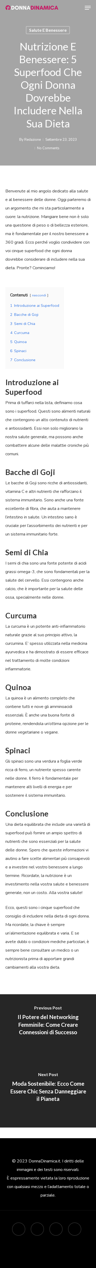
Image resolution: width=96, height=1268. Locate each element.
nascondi (39, 295)
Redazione (32, 139)
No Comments (48, 148)
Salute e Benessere (48, 30)
